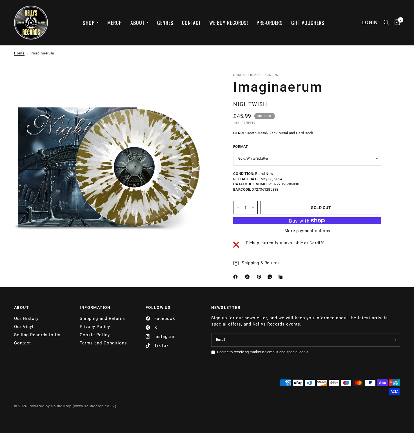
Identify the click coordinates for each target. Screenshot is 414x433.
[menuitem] (91, 23)
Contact (191, 22)
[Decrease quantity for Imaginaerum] (237, 207)
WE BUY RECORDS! (228, 22)
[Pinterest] (260, 276)
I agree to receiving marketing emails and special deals (262, 352)
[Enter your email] (394, 340)
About (137, 22)
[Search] (386, 22)
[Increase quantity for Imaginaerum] (253, 207)
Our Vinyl (24, 326)
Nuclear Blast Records (255, 75)
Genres (165, 22)
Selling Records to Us (37, 334)
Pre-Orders (270, 22)
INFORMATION (95, 307)
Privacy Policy (95, 326)
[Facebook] (236, 276)
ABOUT (21, 307)
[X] (248, 276)
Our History (26, 318)
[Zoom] (188, 84)
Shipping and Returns (102, 318)
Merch (114, 22)
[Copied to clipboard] (281, 276)
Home (19, 53)
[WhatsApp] (271, 276)
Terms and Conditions (103, 343)
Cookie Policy (95, 334)
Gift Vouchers (307, 22)
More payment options (307, 230)
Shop (89, 22)
